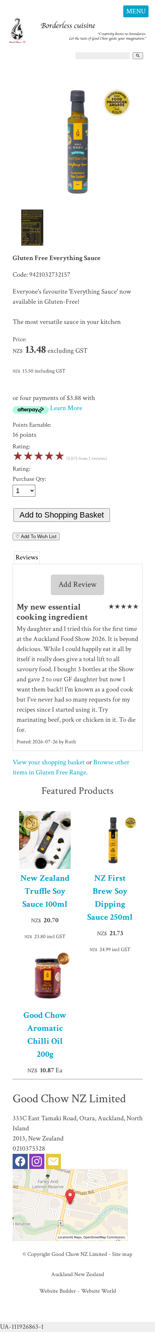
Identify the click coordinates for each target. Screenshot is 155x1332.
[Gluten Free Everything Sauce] (78, 205)
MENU (136, 11)
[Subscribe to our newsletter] (53, 1163)
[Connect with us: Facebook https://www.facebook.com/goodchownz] (20, 1163)
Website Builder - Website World (77, 1290)
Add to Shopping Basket (61, 514)
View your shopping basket (49, 762)
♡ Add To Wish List (36, 536)
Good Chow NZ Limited (79, 1254)
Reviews (26, 557)
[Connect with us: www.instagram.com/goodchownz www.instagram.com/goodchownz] (36, 1163)
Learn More (66, 408)
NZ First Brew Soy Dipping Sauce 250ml (110, 897)
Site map (122, 1254)
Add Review (77, 584)
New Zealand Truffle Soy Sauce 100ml (45, 891)
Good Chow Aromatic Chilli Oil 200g (45, 1035)
